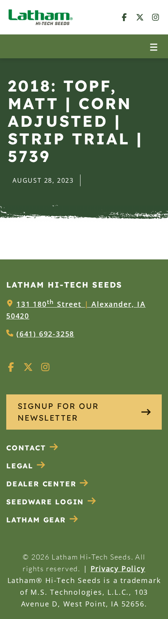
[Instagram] (155, 17)
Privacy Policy (118, 568)
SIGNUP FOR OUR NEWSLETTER (58, 412)
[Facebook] (124, 17)
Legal (19, 465)
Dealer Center (41, 483)
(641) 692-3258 (45, 333)
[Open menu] (153, 46)
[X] (140, 17)
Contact (26, 447)
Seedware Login (45, 501)
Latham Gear (36, 519)
